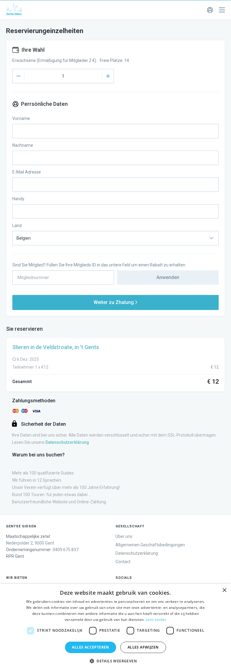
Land (17, 225)
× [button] (224, 590)
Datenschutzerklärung (137, 553)
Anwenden (167, 277)
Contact (123, 561)
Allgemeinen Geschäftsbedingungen (150, 544)
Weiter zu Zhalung (114, 302)
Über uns (124, 536)
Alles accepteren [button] (90, 647)
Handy (18, 198)
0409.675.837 (66, 549)
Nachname (22, 145)
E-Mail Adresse (26, 172)
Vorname (21, 118)
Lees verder (156, 619)
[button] (115, 661)
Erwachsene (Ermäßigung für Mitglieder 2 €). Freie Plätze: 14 (70, 60)
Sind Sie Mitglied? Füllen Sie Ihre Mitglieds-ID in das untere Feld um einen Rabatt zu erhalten (98, 264)
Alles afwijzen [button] (143, 647)
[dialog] (115, 628)
